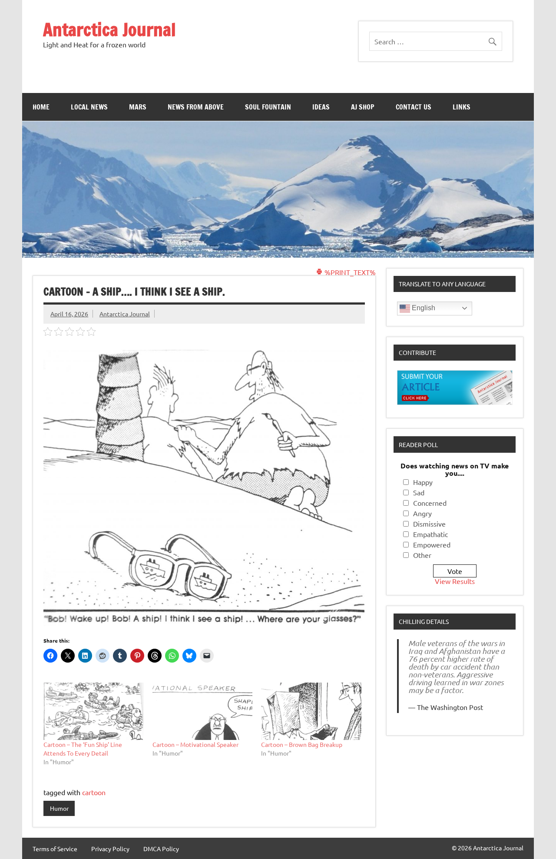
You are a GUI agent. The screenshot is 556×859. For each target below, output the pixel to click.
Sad (418, 492)
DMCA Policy (161, 849)
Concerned (430, 502)
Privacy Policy (110, 849)
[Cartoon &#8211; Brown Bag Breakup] (311, 711)
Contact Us (413, 107)
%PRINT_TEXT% (349, 272)
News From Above (196, 107)
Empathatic (430, 534)
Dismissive (429, 523)
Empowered (431, 544)
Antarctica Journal (109, 29)
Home (41, 107)
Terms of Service (55, 849)
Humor (59, 808)
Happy (423, 482)
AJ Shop (362, 107)
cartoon (94, 792)
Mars (137, 107)
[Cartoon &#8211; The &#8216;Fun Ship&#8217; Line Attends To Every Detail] (93, 711)
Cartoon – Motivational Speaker (195, 744)
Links (461, 107)
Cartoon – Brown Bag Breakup (301, 744)
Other (422, 555)
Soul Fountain (268, 107)
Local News (89, 107)
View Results (455, 581)
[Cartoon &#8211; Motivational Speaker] (202, 711)
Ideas (321, 107)
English (422, 308)
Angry (422, 513)
